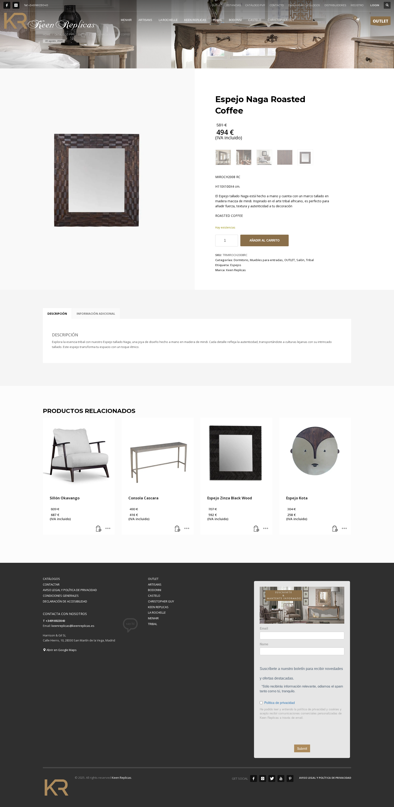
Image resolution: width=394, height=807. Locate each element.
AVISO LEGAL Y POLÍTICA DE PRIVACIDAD (70, 590)
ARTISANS (154, 584)
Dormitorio (241, 260)
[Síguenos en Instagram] (16, 5)
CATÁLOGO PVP (255, 5)
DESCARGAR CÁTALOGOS (304, 5)
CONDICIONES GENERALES (61, 596)
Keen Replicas (236, 270)
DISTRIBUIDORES (335, 5)
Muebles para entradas (266, 260)
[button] (98, 529)
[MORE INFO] (107, 529)
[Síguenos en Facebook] (6, 5)
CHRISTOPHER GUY (161, 601)
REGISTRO (357, 5)
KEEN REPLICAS (158, 607)
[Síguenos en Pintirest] (290, 778)
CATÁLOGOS (51, 579)
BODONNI (154, 590)
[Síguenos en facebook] (253, 778)
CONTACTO (277, 5)
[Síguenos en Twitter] (271, 778)
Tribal (310, 260)
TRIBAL (152, 624)
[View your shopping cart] (357, 20)
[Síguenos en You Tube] (280, 778)
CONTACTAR (51, 584)
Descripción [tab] (57, 313)
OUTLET (217, 5)
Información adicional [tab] (96, 313)
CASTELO (154, 596)
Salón (300, 260)
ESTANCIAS (233, 5)
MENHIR (153, 618)
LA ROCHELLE (157, 612)
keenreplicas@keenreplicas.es (73, 626)
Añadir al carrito (264, 240)
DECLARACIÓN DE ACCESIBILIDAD (65, 601)
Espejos (235, 265)
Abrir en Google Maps (61, 650)
